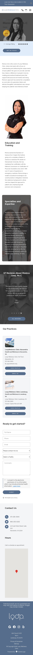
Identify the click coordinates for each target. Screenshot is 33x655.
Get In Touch (12, 50)
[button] (16, 571)
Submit (11, 492)
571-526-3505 (9, 361)
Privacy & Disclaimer (16, 641)
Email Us (15, 373)
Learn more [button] (16, 486)
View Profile (15, 368)
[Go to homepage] (9, 10)
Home (4, 19)
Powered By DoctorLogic (16, 651)
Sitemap (16, 643)
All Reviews (16, 318)
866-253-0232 (15, 522)
